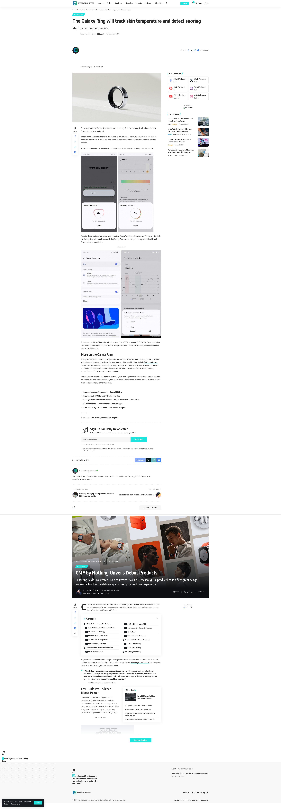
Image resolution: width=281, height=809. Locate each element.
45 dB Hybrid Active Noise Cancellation (101, 628)
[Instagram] (198, 88)
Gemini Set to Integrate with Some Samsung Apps (102, 404)
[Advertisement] (100, 50)
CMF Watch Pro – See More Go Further (99, 647)
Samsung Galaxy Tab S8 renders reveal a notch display (104, 407)
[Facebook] (178, 80)
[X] (198, 80)
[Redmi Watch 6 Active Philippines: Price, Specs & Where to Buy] (203, 132)
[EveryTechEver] (83, 3)
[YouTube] (198, 792)
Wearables (176, 134)
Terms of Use (15, 804)
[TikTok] (207, 792)
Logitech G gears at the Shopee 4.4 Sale (139, 705)
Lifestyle (174, 124)
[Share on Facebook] (188, 50)
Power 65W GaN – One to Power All (137, 640)
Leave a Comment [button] (151, 507)
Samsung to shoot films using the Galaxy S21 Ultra (102, 392)
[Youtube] (178, 96)
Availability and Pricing (133, 652)
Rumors (97, 418)
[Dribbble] (198, 96)
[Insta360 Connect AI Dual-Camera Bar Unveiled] (130, 697)
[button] (38, 802)
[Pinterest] (178, 88)
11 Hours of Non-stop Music (98, 640)
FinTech (170, 155)
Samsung (104, 418)
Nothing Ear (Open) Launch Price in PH (139, 709)
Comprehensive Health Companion (139, 628)
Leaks (92, 418)
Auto (169, 124)
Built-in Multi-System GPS (137, 624)
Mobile (170, 134)
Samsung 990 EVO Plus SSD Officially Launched (101, 396)
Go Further (131, 632)
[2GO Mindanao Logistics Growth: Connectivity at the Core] (203, 142)
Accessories (78, 14)
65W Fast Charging (134, 644)
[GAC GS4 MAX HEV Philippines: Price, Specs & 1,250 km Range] (203, 121)
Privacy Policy (143, 448)
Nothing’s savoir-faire (140, 662)
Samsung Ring (113, 418)
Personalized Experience (97, 644)
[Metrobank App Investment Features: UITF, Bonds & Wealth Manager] (203, 153)
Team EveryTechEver (87, 34)
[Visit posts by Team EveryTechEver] (75, 471)
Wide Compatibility (134, 648)
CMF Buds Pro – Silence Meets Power (99, 624)
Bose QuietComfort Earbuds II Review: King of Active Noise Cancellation (111, 400)
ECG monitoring (151, 362)
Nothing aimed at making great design (122, 604)
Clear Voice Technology (96, 632)
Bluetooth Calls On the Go (136, 636)
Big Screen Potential (95, 651)
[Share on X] (191, 50)
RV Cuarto (87, 590)
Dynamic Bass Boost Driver (97, 636)
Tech (175, 155)
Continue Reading (140, 740)
